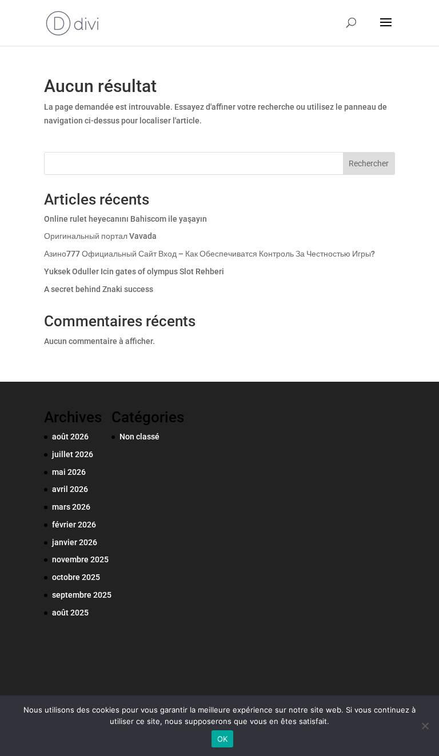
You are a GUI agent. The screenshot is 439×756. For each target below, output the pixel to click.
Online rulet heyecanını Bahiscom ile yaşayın (125, 218)
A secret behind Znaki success (98, 289)
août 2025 (70, 612)
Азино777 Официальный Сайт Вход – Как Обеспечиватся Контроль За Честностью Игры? (209, 253)
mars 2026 (71, 506)
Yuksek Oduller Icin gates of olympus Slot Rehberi (134, 271)
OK (222, 738)
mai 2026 (69, 472)
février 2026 (74, 524)
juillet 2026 (72, 454)
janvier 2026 (74, 542)
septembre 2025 (81, 594)
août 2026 (70, 436)
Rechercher (369, 163)
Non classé (139, 436)
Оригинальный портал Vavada (100, 236)
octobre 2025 (76, 577)
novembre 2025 (80, 559)
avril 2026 (70, 489)
